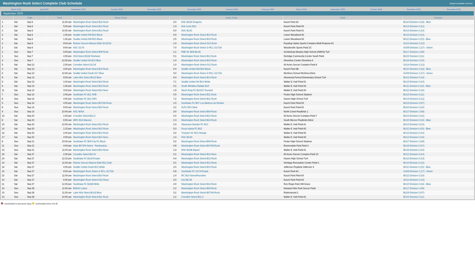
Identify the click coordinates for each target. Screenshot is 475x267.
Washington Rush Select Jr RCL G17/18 (201, 47)
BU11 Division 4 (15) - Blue (417, 39)
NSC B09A (78, 111)
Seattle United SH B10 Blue (87, 60)
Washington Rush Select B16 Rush (91, 22)
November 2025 (154, 9)
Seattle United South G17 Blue (88, 73)
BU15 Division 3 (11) (413, 56)
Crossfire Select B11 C (192, 197)
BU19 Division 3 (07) (413, 103)
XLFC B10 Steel (189, 107)
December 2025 (194, 9)
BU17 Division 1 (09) (413, 52)
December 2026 (454, 9)
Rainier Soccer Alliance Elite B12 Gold (92, 162)
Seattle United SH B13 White (195, 81)
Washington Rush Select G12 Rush (199, 43)
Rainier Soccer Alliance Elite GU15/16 (92, 43)
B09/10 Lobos (80, 188)
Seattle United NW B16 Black (196, 69)
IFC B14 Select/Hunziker (193, 175)
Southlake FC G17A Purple (194, 171)
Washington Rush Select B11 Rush (199, 56)
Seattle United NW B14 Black (87, 35)
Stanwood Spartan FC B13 (194, 124)
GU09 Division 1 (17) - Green (418, 47)
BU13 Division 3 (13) (413, 30)
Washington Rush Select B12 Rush (91, 26)
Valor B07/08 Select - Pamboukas (90, 145)
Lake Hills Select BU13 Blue (87, 77)
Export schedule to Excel (461, 3)
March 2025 (16, 9)
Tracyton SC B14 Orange (194, 133)
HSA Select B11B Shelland (86, 56)
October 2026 (376, 9)
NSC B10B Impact (190, 150)
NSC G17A (78, 47)
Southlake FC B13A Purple (86, 158)
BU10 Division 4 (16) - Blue (417, 22)
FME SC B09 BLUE (191, 52)
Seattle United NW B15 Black (87, 39)
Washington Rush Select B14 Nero (90, 90)
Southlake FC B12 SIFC (85, 99)
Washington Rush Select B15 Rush (199, 39)
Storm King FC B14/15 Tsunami (197, 90)
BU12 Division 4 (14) (413, 90)
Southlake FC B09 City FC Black (89, 141)
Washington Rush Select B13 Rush (91, 30)
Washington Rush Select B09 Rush (91, 52)
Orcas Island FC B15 (191, 128)
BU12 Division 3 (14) (413, 35)
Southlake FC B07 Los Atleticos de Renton (202, 103)
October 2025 (117, 9)
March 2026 (301, 9)
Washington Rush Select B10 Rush (199, 60)
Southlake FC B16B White (86, 184)
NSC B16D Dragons (191, 22)
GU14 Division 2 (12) (414, 43)
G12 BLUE (186, 180)
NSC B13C (186, 30)
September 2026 (337, 9)
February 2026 (268, 9)
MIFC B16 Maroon (82, 120)
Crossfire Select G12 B (84, 64)
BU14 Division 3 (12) (413, 26)
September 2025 (78, 9)
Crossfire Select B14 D (84, 154)
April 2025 (44, 9)
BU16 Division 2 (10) (413, 60)
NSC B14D (186, 137)
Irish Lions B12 (188, 26)
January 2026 (232, 9)
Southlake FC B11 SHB (84, 94)
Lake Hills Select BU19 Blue (87, 192)
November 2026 (414, 9)
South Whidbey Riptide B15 (195, 86)
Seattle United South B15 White (89, 167)
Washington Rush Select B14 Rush (199, 35)
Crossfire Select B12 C (84, 116)
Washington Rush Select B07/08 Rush (92, 103)
